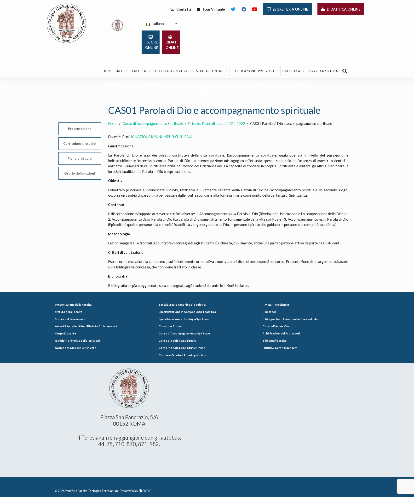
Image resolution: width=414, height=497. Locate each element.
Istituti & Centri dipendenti (280, 348)
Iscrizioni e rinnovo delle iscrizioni (77, 340)
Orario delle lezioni (79, 173)
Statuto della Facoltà (68, 312)
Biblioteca (269, 312)
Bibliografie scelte (275, 340)
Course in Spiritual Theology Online (182, 355)
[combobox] (161, 23)
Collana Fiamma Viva (276, 326)
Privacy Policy (129, 491)
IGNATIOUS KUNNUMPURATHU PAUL (162, 136)
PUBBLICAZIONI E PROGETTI (253, 71)
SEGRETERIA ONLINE (289, 9)
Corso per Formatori (172, 326)
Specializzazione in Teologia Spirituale (184, 319)
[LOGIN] (145, 491)
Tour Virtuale (212, 9)
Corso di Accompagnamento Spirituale (184, 333)
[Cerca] (345, 71)
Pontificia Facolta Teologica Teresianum (91, 491)
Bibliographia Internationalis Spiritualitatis (290, 319)
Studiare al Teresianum (70, 319)
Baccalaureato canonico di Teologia (182, 304)
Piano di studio (80, 158)
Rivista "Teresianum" (276, 304)
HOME (107, 71)
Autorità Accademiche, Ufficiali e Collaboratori (86, 326)
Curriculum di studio (79, 143)
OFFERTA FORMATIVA (171, 71)
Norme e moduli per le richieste (75, 348)
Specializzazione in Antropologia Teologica (187, 312)
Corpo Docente (65, 333)
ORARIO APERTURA (323, 71)
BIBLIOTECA (291, 71)
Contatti (182, 9)
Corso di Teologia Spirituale (177, 340)
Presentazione (79, 129)
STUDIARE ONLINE (209, 71)
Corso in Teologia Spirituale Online (182, 348)
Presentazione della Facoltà (73, 304)
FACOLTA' (139, 71)
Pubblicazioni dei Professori (281, 333)
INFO (120, 71)
